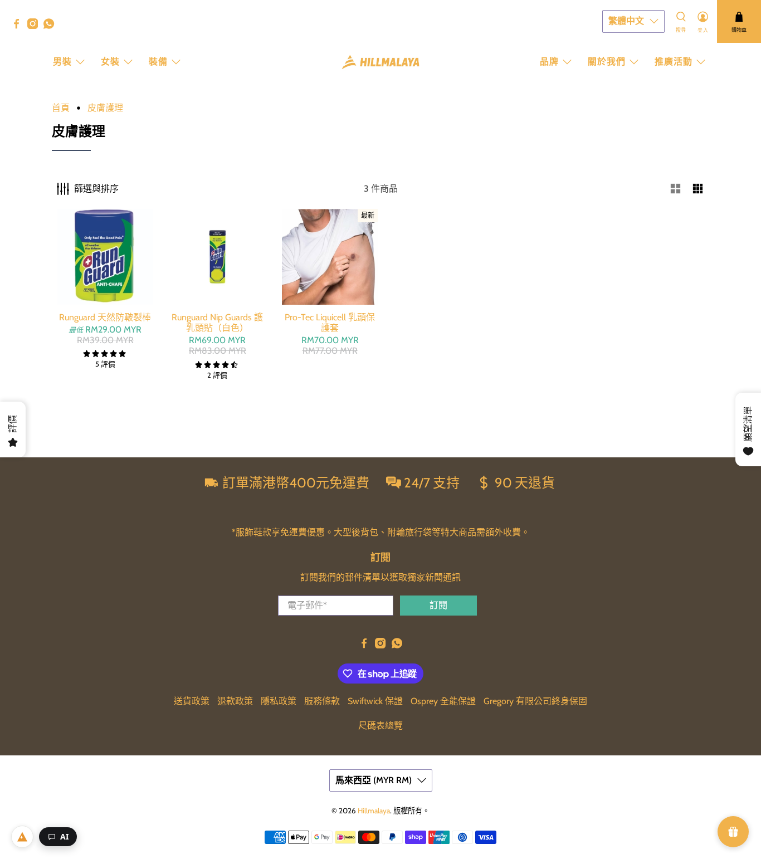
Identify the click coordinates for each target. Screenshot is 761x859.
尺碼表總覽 (380, 725)
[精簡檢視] (698, 189)
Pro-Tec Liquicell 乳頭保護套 (330, 322)
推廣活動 (673, 61)
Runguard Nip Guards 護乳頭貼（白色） (217, 322)
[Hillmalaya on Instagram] (35, 26)
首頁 (61, 108)
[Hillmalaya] (380, 62)
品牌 (549, 61)
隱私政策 (278, 701)
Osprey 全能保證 (443, 701)
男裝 (62, 61)
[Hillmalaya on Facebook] (19, 26)
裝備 (158, 61)
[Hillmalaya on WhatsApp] (51, 26)
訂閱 (438, 605)
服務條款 (322, 701)
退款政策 (235, 701)
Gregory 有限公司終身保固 (535, 701)
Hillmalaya (374, 810)
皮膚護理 (105, 108)
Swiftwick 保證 (375, 701)
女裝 (110, 61)
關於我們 (607, 61)
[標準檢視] (676, 189)
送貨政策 (191, 701)
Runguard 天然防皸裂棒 (105, 317)
